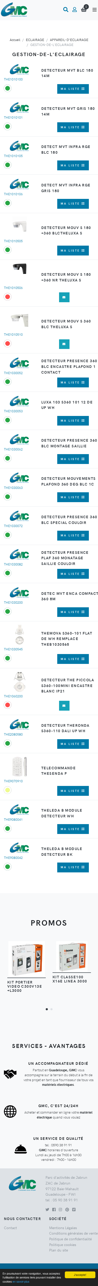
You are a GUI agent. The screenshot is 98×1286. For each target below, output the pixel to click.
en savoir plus (21, 1281)
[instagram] (60, 1209)
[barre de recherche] (65, 9)
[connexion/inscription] (74, 9)
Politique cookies (62, 1244)
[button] (46, 1009)
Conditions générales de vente (73, 1233)
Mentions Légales (63, 1227)
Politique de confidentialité (70, 1238)
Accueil (15, 39)
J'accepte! (80, 1275)
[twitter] (47, 1209)
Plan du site (58, 1250)
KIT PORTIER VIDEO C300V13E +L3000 (24, 986)
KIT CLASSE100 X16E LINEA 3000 (70, 979)
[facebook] (54, 1209)
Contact (10, 1227)
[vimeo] (74, 1209)
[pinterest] (67, 1209)
